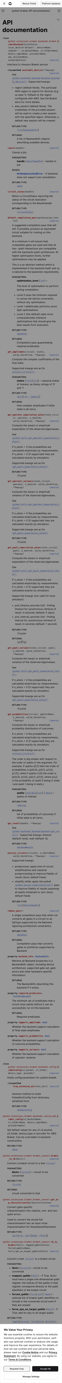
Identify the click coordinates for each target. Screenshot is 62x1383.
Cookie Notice (30, 1352)
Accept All (45, 1368)
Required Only (17, 1368)
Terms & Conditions (19, 1359)
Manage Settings (31, 1376)
